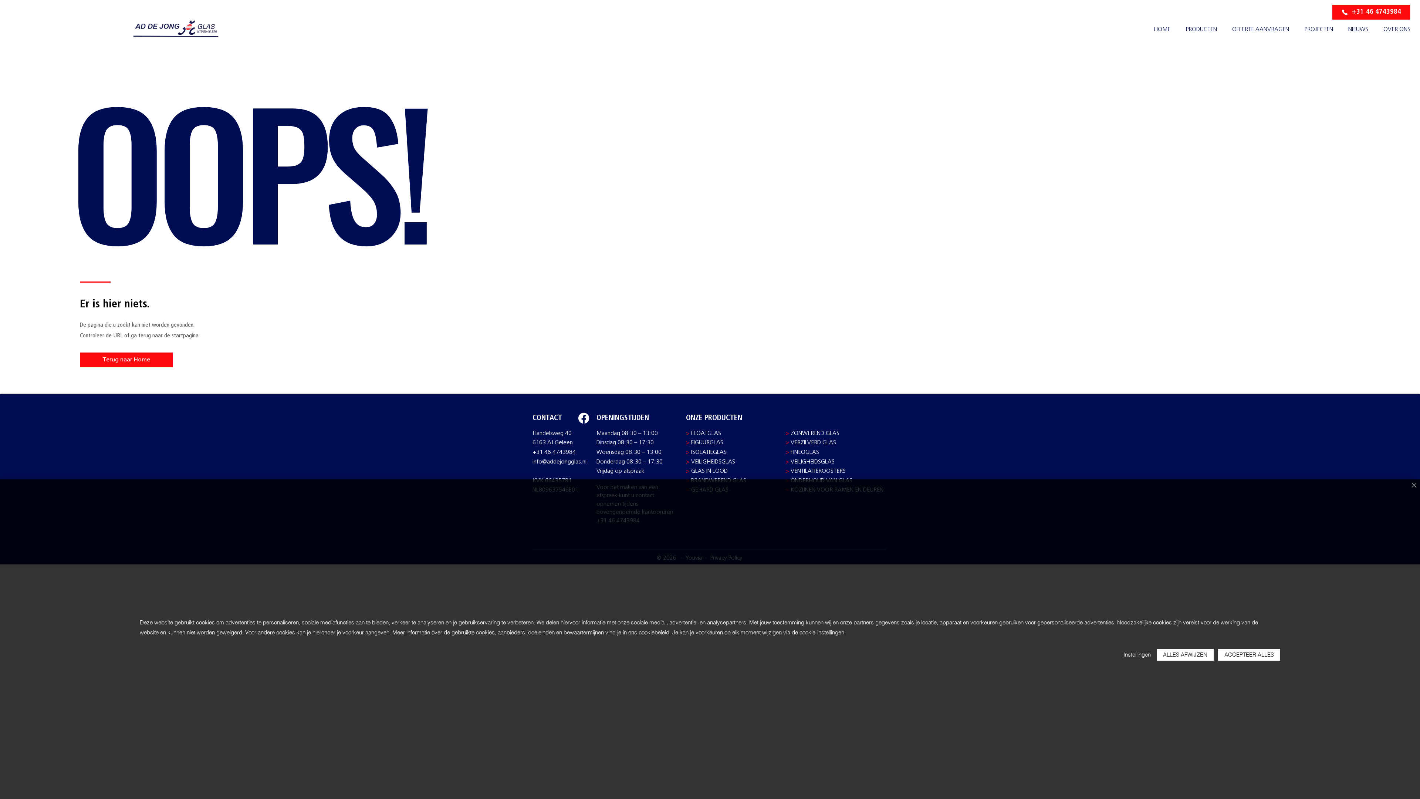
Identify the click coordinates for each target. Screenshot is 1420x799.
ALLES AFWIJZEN (1185, 654)
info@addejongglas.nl (559, 462)
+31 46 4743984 (554, 452)
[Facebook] (584, 418)
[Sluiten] (1414, 486)
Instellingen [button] (1137, 654)
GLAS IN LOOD (709, 471)
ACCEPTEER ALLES (1249, 654)
